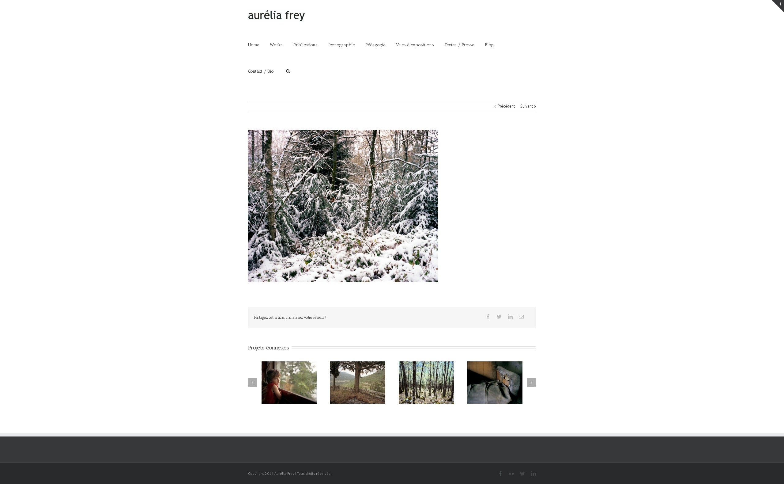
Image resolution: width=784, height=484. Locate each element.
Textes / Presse (459, 45)
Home (253, 45)
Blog (489, 45)
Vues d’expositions (415, 45)
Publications (305, 45)
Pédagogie (375, 45)
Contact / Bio (261, 71)
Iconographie (341, 45)
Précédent (506, 106)
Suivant (526, 106)
